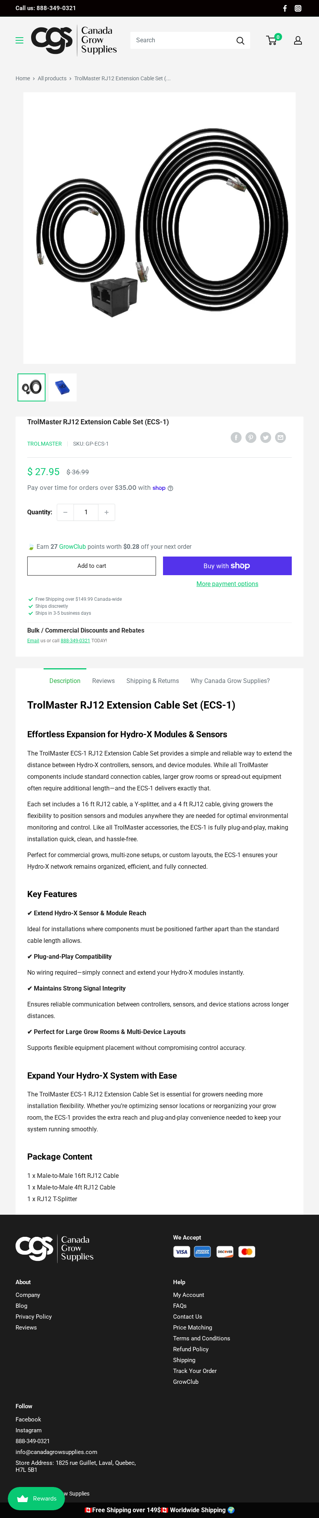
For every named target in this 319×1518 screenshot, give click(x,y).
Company (28, 1295)
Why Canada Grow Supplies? (230, 681)
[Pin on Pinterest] (250, 437)
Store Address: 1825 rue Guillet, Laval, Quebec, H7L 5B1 (76, 1466)
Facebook (28, 1419)
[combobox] (180, 40)
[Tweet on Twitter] (265, 437)
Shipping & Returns (152, 681)
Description (65, 681)
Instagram (29, 1430)
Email (33, 640)
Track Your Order (195, 1371)
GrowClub (73, 546)
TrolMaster (44, 444)
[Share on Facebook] (236, 437)
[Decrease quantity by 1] (65, 512)
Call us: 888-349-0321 (46, 8)
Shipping (184, 1360)
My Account (188, 1295)
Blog (21, 1305)
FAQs (180, 1305)
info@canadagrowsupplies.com (56, 1452)
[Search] (240, 40)
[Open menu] (19, 40)
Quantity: (39, 512)
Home (23, 78)
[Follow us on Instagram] (298, 8)
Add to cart (91, 565)
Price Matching (192, 1327)
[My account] (298, 40)
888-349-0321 (75, 640)
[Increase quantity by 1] (106, 512)
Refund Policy (191, 1349)
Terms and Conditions (201, 1338)
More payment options (227, 584)
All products (52, 78)
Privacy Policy (34, 1316)
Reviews (103, 681)
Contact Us (187, 1316)
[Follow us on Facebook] (285, 8)
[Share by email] (280, 437)
